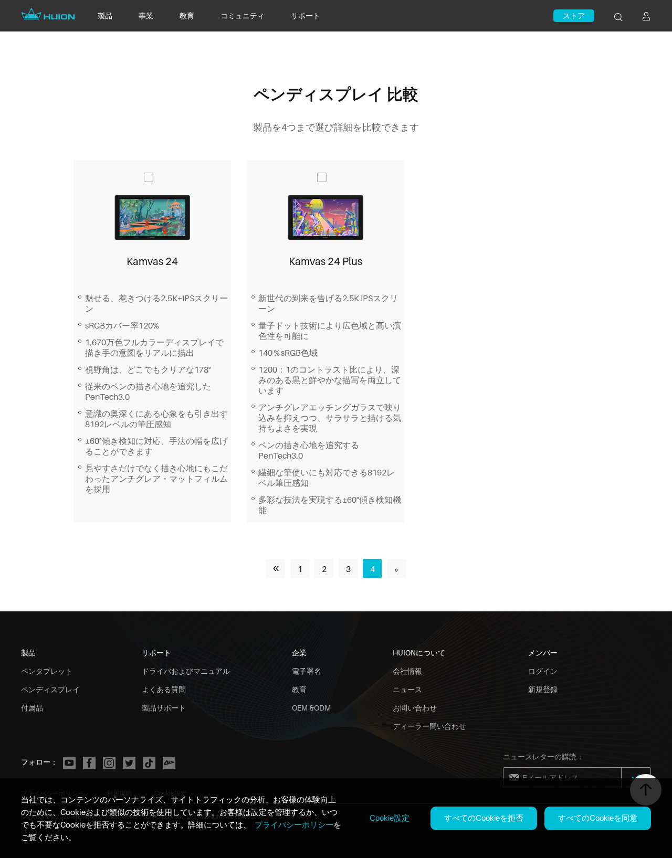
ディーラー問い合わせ (429, 726)
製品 (105, 15)
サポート (305, 15)
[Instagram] (109, 763)
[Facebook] (89, 763)
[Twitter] (129, 763)
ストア (574, 15)
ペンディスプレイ (50, 689)
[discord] (169, 763)
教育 (187, 15)
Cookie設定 (390, 817)
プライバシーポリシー (294, 824)
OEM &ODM (311, 707)
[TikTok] (149, 763)
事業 (146, 15)
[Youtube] (69, 763)
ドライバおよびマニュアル (186, 670)
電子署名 (306, 670)
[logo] (49, 20)
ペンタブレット (46, 670)
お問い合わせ (415, 707)
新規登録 (543, 689)
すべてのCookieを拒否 (483, 817)
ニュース (407, 689)
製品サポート (164, 707)
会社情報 (407, 670)
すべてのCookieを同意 (597, 817)
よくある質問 (164, 689)
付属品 (32, 707)
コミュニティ (242, 15)
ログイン (543, 670)
